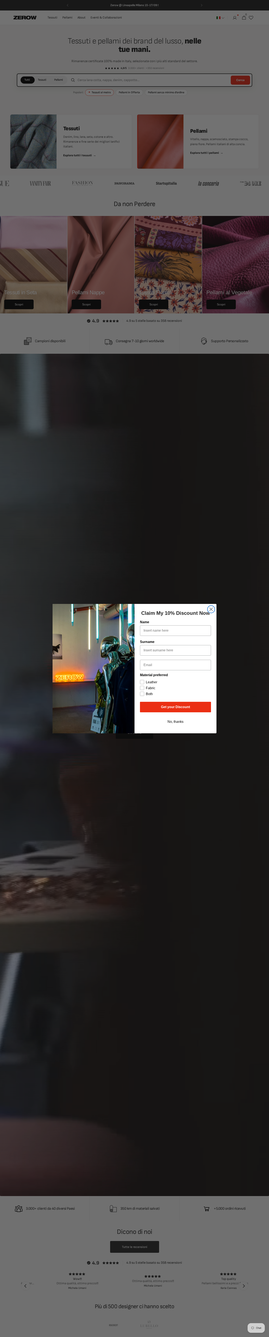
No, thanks (175, 721)
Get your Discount (175, 707)
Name (144, 622)
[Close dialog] (211, 609)
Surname (147, 642)
